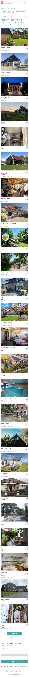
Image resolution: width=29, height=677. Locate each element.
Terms (12, 671)
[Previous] (2, 37)
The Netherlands (18, 13)
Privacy (8, 671)
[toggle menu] (26, 2)
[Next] (26, 37)
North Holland (8, 13)
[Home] (1, 666)
